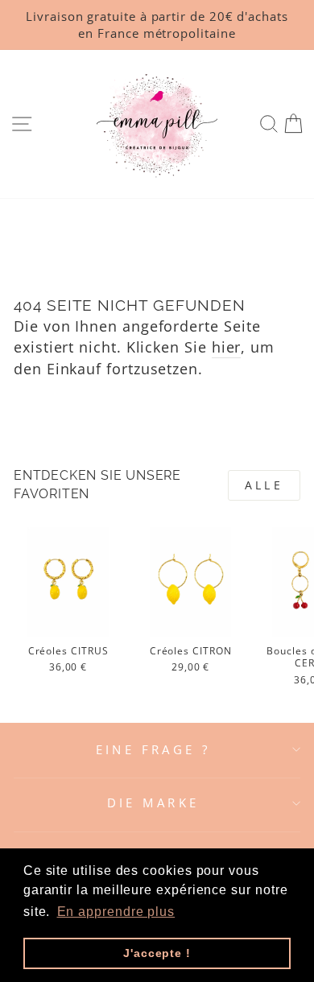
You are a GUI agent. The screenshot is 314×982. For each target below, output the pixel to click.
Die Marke (153, 802)
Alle (264, 485)
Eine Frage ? (153, 749)
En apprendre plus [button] (116, 911)
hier (227, 346)
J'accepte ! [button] (157, 953)
